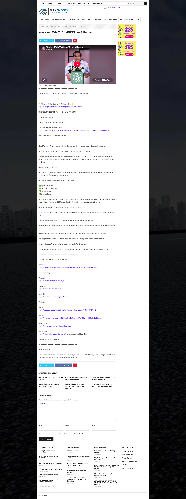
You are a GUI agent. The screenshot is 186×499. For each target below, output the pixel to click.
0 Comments (68, 36)
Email (67, 425)
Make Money (43, 496)
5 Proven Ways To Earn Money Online (50, 469)
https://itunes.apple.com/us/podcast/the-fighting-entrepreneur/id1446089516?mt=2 (67, 310)
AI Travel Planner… (72, 451)
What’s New (44, 19)
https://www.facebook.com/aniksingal (51, 281)
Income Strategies (59, 19)
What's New (125, 465)
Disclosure (70, 3)
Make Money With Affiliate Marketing (50, 463)
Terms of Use (97, 3)
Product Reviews (94, 19)
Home (42, 3)
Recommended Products (129, 19)
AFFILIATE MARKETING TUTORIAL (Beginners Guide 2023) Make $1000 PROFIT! (105, 482)
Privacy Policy (83, 3)
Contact (59, 3)
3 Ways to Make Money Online (48, 474)
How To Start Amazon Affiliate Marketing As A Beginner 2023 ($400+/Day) (76, 479)
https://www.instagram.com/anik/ (50, 289)
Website (94, 425)
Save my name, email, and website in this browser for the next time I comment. (65, 434)
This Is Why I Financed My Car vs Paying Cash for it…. (104, 474)
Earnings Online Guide (45, 36)
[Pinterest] (75, 40)
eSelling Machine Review (47, 451)
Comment (42, 403)
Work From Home (110, 19)
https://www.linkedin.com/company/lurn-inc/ (54, 297)
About (50, 3)
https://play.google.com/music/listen (51, 334)
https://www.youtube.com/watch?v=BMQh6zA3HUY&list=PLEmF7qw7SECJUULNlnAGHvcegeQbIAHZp (74, 130)
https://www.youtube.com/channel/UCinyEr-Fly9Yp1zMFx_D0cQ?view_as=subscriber (68, 268)
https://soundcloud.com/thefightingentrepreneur (55, 326)
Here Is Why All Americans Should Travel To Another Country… (74, 386)
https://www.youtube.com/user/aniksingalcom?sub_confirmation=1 (61, 107)
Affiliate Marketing (77, 19)
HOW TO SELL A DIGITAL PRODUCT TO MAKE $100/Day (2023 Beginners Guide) (106, 466)
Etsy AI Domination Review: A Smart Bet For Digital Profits (78, 464)
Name (41, 425)
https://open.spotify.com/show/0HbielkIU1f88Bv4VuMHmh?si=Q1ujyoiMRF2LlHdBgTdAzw (70, 318)
